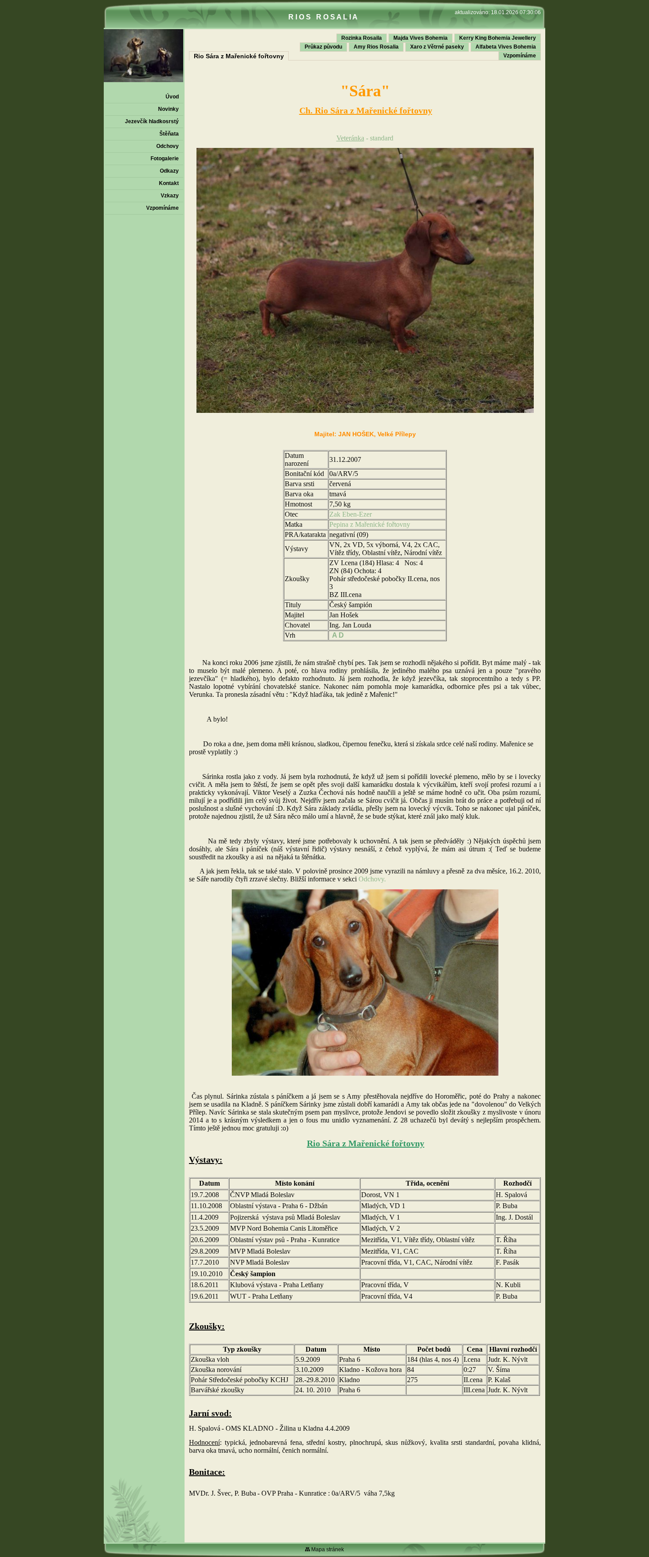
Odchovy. (372, 879)
